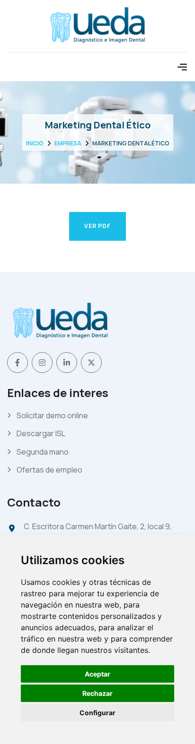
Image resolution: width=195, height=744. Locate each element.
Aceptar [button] (97, 674)
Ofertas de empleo (49, 470)
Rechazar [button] (97, 693)
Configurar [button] (97, 713)
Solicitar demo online (52, 415)
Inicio (35, 143)
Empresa (67, 143)
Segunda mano (43, 452)
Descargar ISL (41, 433)
